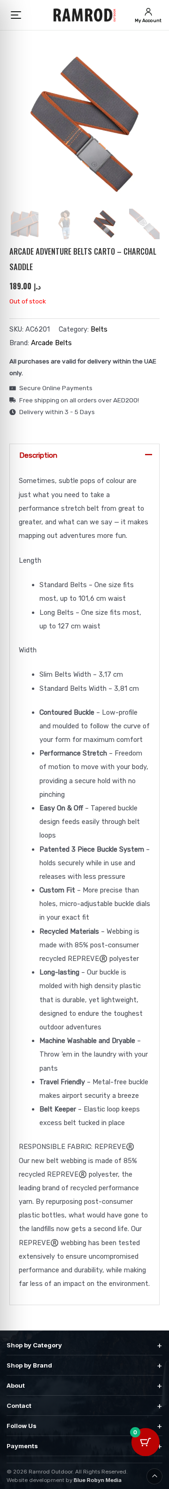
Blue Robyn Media (98, 1480)
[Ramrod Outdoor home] (84, 15)
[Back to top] (154, 1476)
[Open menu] (16, 15)
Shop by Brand (84, 1365)
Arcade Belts (51, 343)
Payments (84, 1446)
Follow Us (84, 1426)
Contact (84, 1406)
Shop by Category (84, 1345)
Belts (99, 329)
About (84, 1386)
